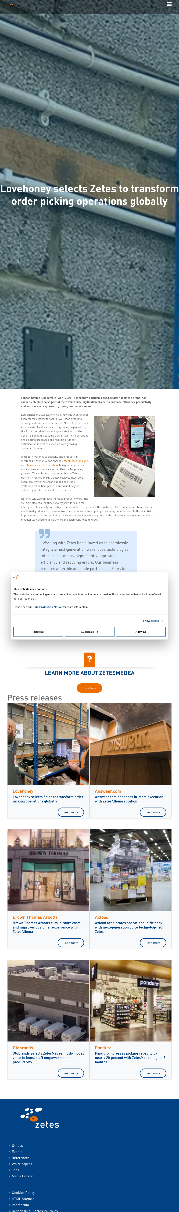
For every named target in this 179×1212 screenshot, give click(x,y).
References (21, 1158)
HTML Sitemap (23, 1198)
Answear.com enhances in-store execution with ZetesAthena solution (129, 798)
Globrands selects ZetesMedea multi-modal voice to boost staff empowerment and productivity (48, 1057)
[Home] (12, 4)
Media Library (22, 1176)
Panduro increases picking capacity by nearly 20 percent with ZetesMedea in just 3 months (130, 1057)
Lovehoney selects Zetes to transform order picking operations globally (48, 798)
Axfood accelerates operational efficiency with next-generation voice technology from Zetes (130, 927)
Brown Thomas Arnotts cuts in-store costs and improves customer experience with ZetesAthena (47, 927)
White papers (22, 1164)
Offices (17, 1145)
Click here (89, 688)
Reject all (38, 631)
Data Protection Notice (47, 606)
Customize (87, 631)
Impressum (20, 1205)
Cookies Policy (23, 1192)
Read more (70, 812)
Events (17, 1151)
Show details (151, 620)
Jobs (15, 1170)
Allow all (140, 631)
